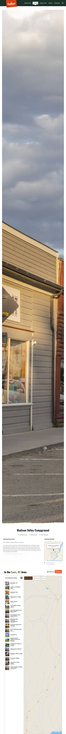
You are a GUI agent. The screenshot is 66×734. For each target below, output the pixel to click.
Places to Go (27, 3)
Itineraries (57, 3)
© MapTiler (51, 560)
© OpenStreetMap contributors (58, 560)
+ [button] (60, 577)
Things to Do (43, 3)
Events (50, 3)
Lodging (35, 3)
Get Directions (23, 534)
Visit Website (44, 534)
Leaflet (48, 560)
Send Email (34, 534)
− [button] (60, 579)
